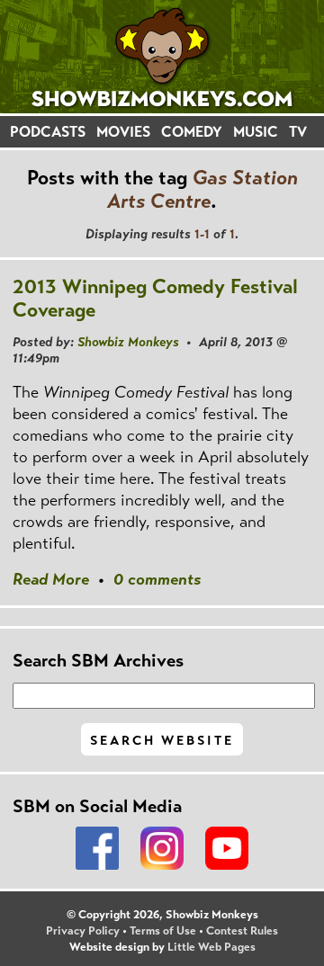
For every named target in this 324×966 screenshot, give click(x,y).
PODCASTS (48, 131)
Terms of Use (163, 931)
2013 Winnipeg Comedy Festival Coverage (155, 298)
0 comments (157, 579)
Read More (51, 579)
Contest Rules (242, 931)
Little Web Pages (211, 947)
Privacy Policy (83, 931)
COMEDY (191, 131)
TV (298, 131)
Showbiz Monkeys (128, 342)
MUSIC (255, 131)
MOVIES (123, 131)
